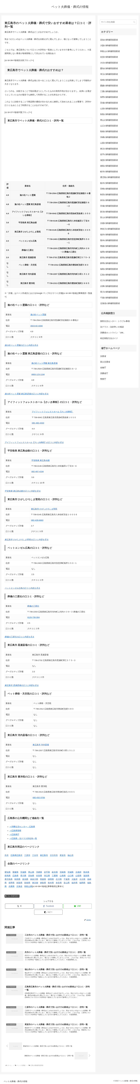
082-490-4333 (38, 423)
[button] (48, 912)
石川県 (59, 879)
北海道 (19, 886)
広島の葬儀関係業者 (13, 896)
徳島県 (43, 883)
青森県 (43, 879)
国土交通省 (105, 362)
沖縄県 (39, 872)
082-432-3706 (39, 797)
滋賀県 (86, 876)
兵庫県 (11, 886)
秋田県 (17, 879)
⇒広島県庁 (14, 834)
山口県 (71, 876)
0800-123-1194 (38, 374)
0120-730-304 (33, 617)
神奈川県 (34, 879)
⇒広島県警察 (15, 831)
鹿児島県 (8, 879)
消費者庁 (104, 373)
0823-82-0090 (36, 326)
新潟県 (25, 879)
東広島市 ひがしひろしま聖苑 (44, 509)
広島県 (15, 876)
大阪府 (74, 879)
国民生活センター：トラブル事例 (115, 321)
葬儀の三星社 (33, 606)
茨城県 (23, 872)
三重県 (55, 876)
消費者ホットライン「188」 (112, 333)
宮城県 (71, 872)
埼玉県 (47, 876)
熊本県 (86, 872)
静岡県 (51, 879)
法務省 (103, 356)
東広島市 (44, 855)
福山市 (71, 855)
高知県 (31, 876)
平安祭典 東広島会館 (40, 460)
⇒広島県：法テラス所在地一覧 (23, 838)
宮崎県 (63, 872)
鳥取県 (19, 883)
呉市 (7, 855)
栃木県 (51, 883)
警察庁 (103, 379)
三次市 (35, 855)
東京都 (35, 883)
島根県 (27, 883)
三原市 (27, 855)
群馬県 (7, 876)
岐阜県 (55, 872)
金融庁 (103, 367)
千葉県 (67, 879)
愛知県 (7, 872)
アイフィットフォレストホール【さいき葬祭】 (52, 412)
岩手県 (47, 872)
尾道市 (63, 855)
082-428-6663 (37, 520)
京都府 (78, 872)
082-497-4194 (37, 471)
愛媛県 (15, 872)
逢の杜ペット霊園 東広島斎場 (44, 363)
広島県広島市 (16, 855)
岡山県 (31, 872)
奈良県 (59, 883)
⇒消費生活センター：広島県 (22, 827)
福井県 (74, 883)
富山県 (67, 883)
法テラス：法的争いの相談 (112, 327)
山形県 (63, 876)
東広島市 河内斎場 (41, 745)
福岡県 (82, 883)
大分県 (82, 879)
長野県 (11, 883)
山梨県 (78, 876)
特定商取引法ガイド (109, 338)
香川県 (23, 876)
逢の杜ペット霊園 (38, 315)
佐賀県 (39, 876)
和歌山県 (28, 886)
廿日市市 (54, 855)
